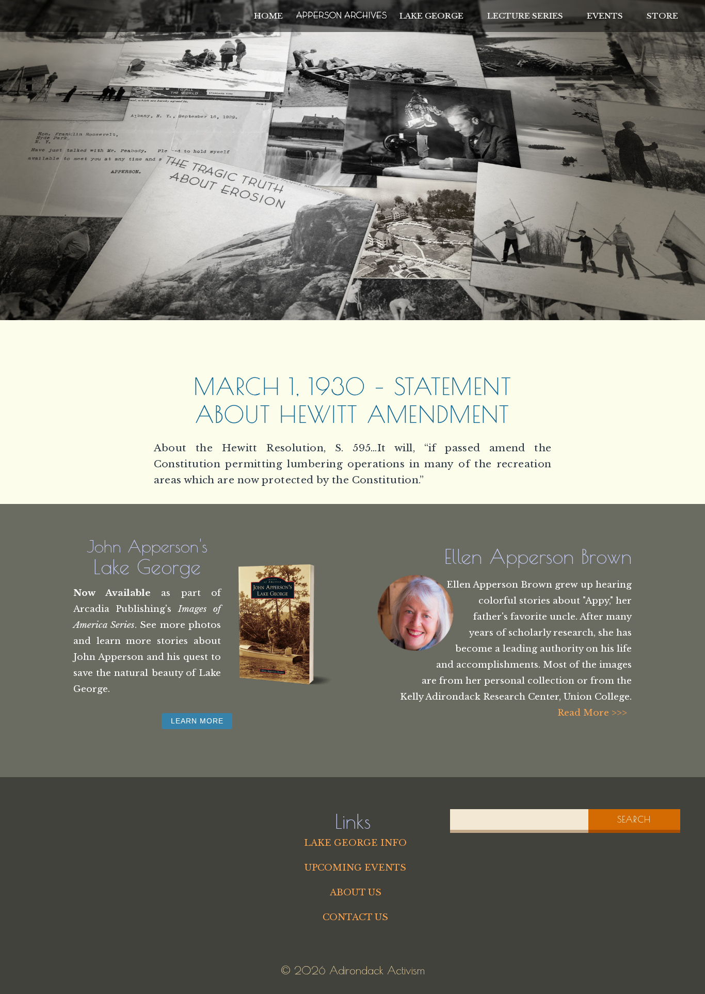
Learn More (197, 721)
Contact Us (355, 917)
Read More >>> (592, 712)
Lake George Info (355, 842)
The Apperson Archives (341, 13)
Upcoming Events (355, 867)
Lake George (431, 16)
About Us (355, 892)
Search (634, 819)
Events (605, 16)
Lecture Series (525, 16)
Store (662, 16)
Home (268, 16)
